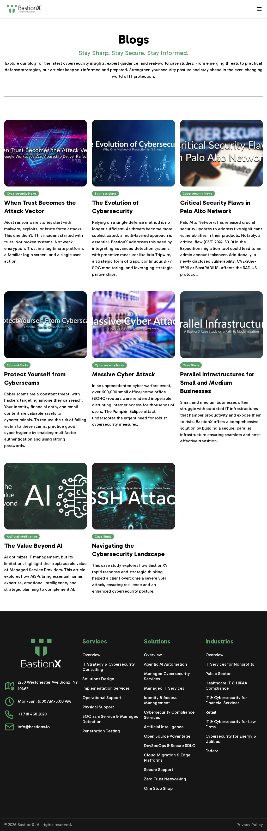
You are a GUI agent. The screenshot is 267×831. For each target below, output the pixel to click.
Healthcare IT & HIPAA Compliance (226, 686)
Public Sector (218, 673)
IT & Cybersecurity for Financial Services (226, 700)
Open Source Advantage (167, 736)
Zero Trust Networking (165, 778)
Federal (212, 750)
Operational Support (102, 697)
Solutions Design (98, 678)
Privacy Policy (249, 824)
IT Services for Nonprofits (229, 664)
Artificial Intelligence (164, 726)
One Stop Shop (158, 788)
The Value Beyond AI (33, 545)
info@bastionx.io (34, 726)
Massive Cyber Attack (123, 374)
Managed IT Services (164, 688)
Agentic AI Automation (165, 664)
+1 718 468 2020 (32, 714)
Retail (210, 712)
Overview (91, 654)
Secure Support (158, 769)
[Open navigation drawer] (259, 9)
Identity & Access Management (160, 700)
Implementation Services (106, 688)
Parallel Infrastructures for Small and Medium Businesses (217, 382)
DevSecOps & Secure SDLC (169, 745)
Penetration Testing (101, 730)
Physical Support (98, 706)
